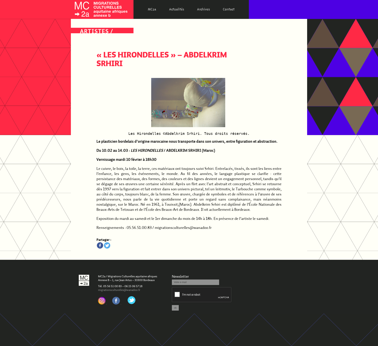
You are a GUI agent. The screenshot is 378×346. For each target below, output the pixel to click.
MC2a (152, 9)
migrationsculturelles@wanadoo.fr (119, 290)
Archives (203, 9)
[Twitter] (107, 245)
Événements (100, 38)
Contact (228, 9)
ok (175, 307)
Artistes (94, 32)
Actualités (176, 9)
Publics (92, 45)
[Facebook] (100, 245)
